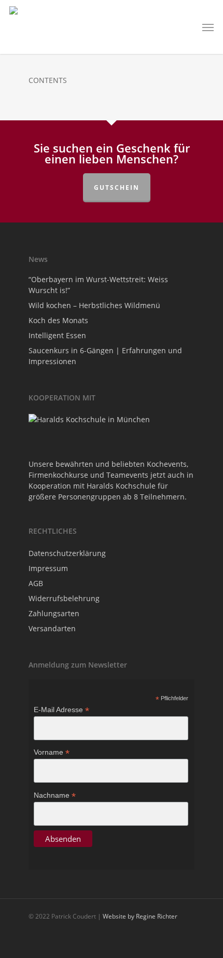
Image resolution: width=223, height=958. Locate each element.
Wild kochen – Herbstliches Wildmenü (94, 305)
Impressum (48, 568)
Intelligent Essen (57, 335)
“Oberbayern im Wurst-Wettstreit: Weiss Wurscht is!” (98, 284)
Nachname (55, 795)
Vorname (51, 752)
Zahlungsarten (54, 613)
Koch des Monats (58, 320)
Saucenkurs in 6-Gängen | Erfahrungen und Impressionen (105, 355)
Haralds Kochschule (121, 486)
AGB (36, 583)
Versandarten (52, 628)
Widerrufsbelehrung (64, 598)
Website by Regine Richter (140, 916)
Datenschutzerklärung (67, 553)
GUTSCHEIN (117, 187)
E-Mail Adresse (61, 710)
